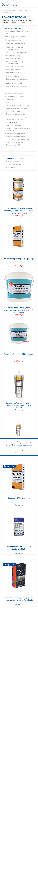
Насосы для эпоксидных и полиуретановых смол (15, 48)
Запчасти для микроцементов (16, 79)
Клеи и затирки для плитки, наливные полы (18, 32)
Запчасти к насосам (12, 76)
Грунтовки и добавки (13, 125)
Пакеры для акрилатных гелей (16, 66)
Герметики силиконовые (14, 142)
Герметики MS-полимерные (15, 136)
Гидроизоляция (23, 11)
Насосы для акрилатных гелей (16, 52)
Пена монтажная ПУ (13, 145)
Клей (8, 103)
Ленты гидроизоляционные (14, 96)
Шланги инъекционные (13, 69)
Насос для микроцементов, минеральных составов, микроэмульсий (20, 44)
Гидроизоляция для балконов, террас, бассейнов (19, 129)
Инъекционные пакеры (13, 56)
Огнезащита (9, 90)
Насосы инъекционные (13, 40)
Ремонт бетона (11, 123)
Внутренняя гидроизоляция (15, 114)
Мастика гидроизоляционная (15, 37)
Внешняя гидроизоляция (14, 111)
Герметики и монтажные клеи (15, 133)
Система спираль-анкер (13, 73)
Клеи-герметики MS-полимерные (17, 139)
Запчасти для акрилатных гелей (17, 87)
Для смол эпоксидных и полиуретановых (14, 62)
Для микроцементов (13, 59)
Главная (4, 11)
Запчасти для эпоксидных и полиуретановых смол (15, 83)
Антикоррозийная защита (14, 93)
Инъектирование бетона (13, 162)
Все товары (12, 11)
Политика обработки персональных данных (19, 445)
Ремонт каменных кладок (15, 120)
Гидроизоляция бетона (13, 164)
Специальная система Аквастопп (17, 105)
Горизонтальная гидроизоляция (17, 117)
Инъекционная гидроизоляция (16, 108)
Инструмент (10, 148)
